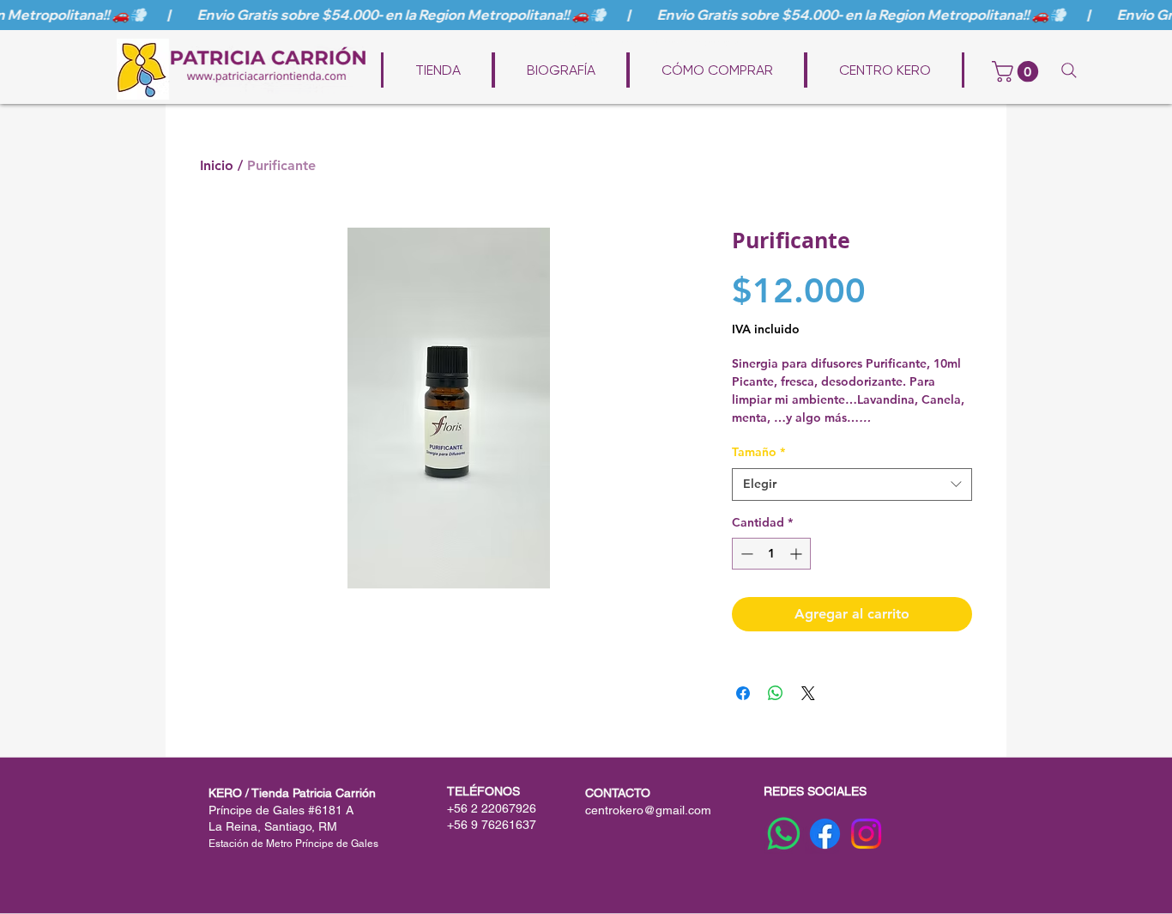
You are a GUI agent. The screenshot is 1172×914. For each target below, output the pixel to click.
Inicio (216, 165)
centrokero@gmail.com (648, 810)
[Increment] (797, 554)
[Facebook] (825, 833)
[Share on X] (808, 693)
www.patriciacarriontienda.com (597, 42)
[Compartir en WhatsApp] (775, 693)
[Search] (1069, 70)
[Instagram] (866, 833)
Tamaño (758, 452)
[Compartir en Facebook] (743, 693)
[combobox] (852, 484)
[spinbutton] (771, 554)
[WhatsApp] (784, 833)
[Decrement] (745, 554)
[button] (1017, 71)
